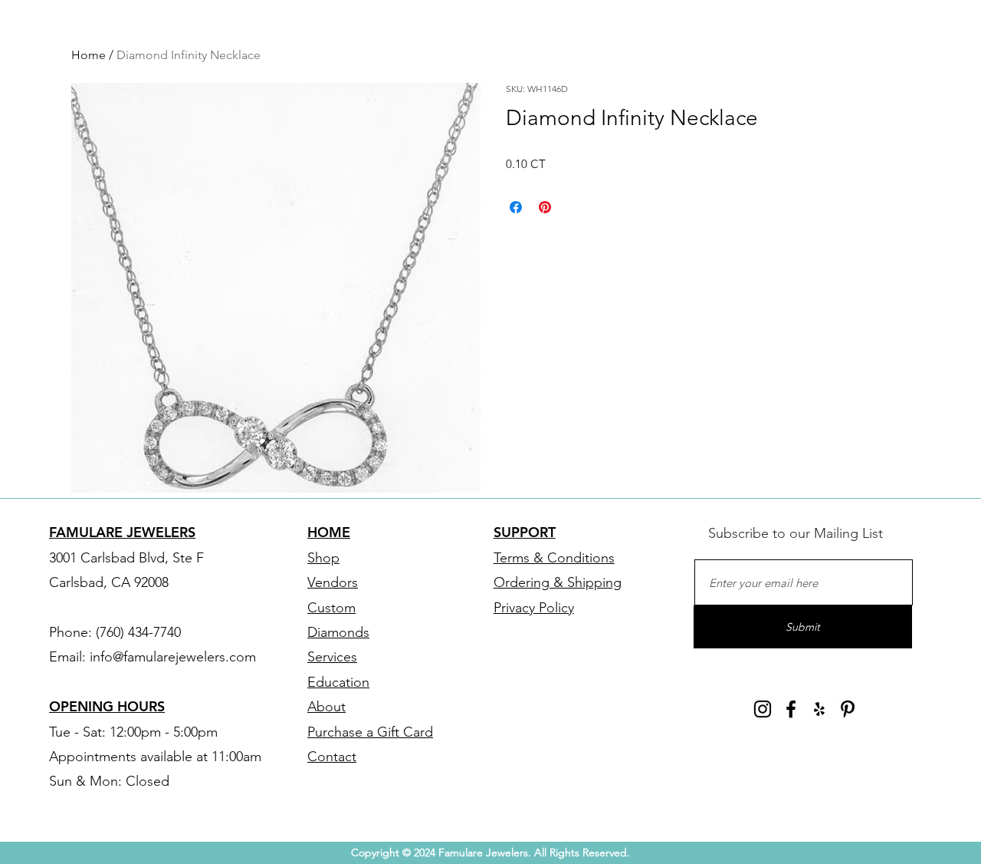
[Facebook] (790, 709)
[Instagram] (762, 709)
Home (88, 55)
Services (332, 656)
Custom (331, 607)
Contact (331, 756)
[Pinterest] (847, 709)
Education (338, 682)
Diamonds (338, 632)
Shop (323, 557)
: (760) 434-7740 (134, 632)
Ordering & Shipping (558, 582)
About (326, 706)
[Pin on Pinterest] (545, 207)
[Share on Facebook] (516, 207)
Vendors (332, 582)
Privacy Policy (534, 607)
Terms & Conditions (554, 557)
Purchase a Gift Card (370, 732)
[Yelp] (819, 709)
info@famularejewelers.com (173, 656)
